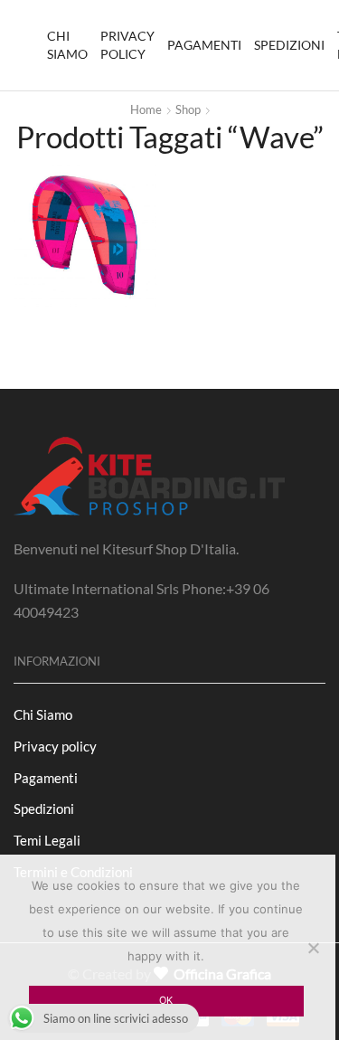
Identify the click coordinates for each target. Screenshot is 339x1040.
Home (146, 109)
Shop (188, 109)
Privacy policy (127, 44)
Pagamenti (204, 44)
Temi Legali (47, 840)
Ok (166, 1000)
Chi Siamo (67, 44)
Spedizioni (289, 44)
